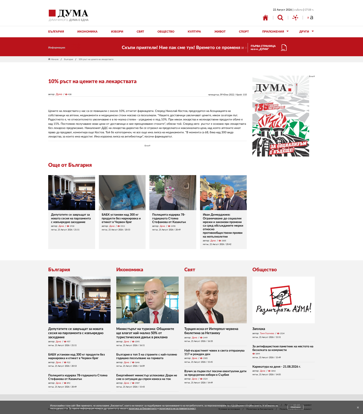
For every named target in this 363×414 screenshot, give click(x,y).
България (68, 59)
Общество (264, 269)
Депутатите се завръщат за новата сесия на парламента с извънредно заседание (71, 218)
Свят (189, 269)
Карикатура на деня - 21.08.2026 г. (276, 366)
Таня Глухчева (267, 333)
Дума (59, 94)
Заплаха (258, 329)
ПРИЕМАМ (295, 407)
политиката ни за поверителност (177, 408)
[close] (358, 407)
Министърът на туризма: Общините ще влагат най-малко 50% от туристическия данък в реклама (145, 333)
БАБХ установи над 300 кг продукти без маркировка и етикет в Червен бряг (121, 218)
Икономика (129, 269)
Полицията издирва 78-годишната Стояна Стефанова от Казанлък (169, 218)
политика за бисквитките (142, 408)
